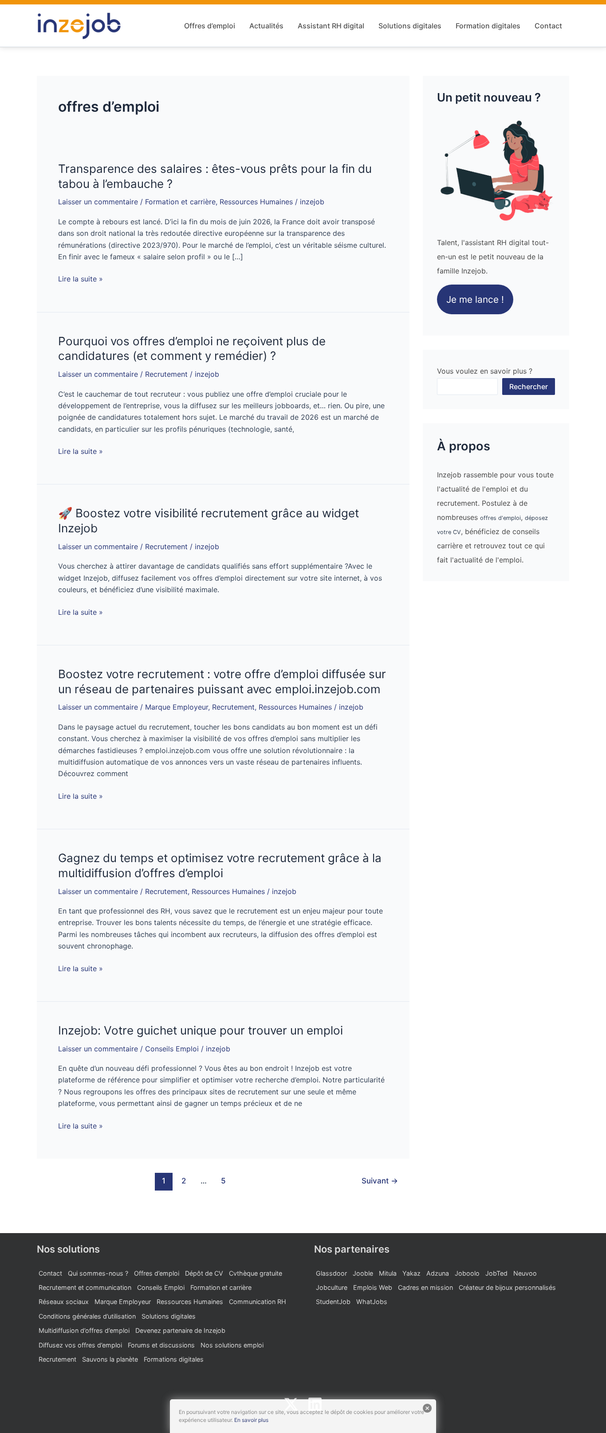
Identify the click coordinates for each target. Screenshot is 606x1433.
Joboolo (467, 1273)
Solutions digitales (409, 25)
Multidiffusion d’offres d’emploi (84, 1330)
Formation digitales (488, 25)
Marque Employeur (176, 707)
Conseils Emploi (172, 1048)
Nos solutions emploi (232, 1345)
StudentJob (333, 1301)
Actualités (266, 25)
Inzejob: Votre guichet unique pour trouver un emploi (200, 1030)
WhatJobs (371, 1301)
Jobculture (331, 1287)
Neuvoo (525, 1273)
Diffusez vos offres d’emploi (80, 1345)
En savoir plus (251, 1420)
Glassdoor (331, 1273)
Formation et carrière (180, 201)
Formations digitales (174, 1359)
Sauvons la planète (110, 1359)
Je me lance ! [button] (475, 299)
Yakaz (411, 1273)
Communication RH (257, 1301)
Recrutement (166, 374)
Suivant (380, 1180)
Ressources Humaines (256, 201)
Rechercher (528, 386)
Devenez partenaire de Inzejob (180, 1330)
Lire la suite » (80, 279)
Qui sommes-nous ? (98, 1273)
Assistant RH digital (331, 25)
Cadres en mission (425, 1287)
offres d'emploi (500, 518)
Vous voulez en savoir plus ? (484, 371)
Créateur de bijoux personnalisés (507, 1287)
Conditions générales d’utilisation (87, 1316)
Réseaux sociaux (64, 1301)
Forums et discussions (161, 1345)
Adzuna (437, 1273)
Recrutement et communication (85, 1287)
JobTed (496, 1273)
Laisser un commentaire (98, 201)
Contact (548, 25)
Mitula (388, 1273)
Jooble (363, 1273)
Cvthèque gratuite (255, 1273)
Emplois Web (372, 1287)
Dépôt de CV (204, 1273)
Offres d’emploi (209, 25)
